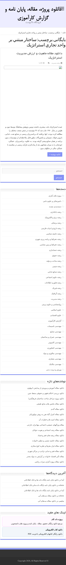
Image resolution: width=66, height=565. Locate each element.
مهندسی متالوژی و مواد (52, 353)
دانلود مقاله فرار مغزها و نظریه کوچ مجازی (47, 446)
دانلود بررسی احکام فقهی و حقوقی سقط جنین (46, 393)
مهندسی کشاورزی (54, 348)
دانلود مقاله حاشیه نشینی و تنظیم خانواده (48, 441)
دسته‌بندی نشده (55, 207)
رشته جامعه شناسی (53, 234)
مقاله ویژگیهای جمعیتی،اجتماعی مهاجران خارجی (45, 425)
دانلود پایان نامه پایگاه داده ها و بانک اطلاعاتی (41, 480)
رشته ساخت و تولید (53, 261)
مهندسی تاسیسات (54, 326)
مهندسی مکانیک (55, 364)
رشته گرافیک (56, 294)
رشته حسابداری (55, 250)
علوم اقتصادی (55, 315)
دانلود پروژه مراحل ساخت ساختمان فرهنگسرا (46, 399)
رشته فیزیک (56, 288)
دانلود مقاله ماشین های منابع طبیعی (50, 404)
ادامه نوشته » (54, 154)
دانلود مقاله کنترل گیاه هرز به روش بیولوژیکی (46, 414)
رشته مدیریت (55, 63)
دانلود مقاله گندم (57, 409)
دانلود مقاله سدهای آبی (47, 496)
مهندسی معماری (55, 359)
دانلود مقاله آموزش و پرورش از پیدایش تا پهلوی (45, 388)
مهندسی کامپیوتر (54, 342)
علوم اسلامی (56, 310)
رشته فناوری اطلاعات (53, 283)
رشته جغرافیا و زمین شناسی (50, 245)
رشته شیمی (56, 266)
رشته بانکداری (55, 212)
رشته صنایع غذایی (54, 272)
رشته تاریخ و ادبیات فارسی (51, 228)
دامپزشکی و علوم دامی (52, 201)
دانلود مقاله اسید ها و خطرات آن (51, 420)
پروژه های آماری (55, 196)
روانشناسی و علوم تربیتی (51, 304)
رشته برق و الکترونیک (53, 217)
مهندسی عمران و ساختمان (51, 337)
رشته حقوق (56, 255)
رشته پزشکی (56, 223)
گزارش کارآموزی (54, 321)
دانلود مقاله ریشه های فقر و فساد (51, 435)
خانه (64, 33)
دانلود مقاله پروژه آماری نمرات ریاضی (49, 462)
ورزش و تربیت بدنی (53, 370)
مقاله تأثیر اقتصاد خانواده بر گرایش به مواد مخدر (45, 456)
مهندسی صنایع (55, 332)
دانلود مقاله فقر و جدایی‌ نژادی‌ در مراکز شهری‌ (46, 451)
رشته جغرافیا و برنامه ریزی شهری (48, 239)
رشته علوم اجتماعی (53, 277)
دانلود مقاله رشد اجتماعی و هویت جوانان (48, 430)
